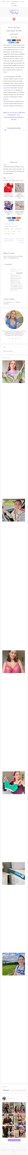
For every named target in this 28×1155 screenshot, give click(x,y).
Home (3, 1)
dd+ (8, 231)
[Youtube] (16, 338)
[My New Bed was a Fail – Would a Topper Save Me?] (13, 873)
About (8, 1)
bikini (12, 228)
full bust (13, 231)
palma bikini (7, 233)
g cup (19, 231)
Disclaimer (13, 3)
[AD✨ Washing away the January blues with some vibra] (20, 1120)
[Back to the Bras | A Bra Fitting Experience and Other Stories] (13, 661)
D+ (4, 231)
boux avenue (18, 228)
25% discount (7, 223)
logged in (13, 302)
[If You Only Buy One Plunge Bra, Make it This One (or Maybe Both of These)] (13, 371)
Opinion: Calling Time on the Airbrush (20, 240)
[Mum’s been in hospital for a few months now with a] (20, 1108)
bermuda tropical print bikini (10, 226)
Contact (22, 1)
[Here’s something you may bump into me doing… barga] (20, 1132)
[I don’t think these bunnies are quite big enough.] (8, 1132)
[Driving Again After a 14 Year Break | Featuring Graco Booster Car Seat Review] (13, 510)
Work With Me (15, 1)
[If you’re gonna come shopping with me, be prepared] (8, 1108)
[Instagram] (17, 5)
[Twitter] (13, 5)
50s (12, 223)
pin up (13, 233)
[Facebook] (11, 5)
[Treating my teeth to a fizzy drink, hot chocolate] (8, 1120)
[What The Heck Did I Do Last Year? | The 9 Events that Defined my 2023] (13, 964)
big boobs (6, 228)
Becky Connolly (8, 253)
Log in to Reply (19, 273)
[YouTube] (15, 5)
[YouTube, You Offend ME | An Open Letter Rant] (13, 782)
